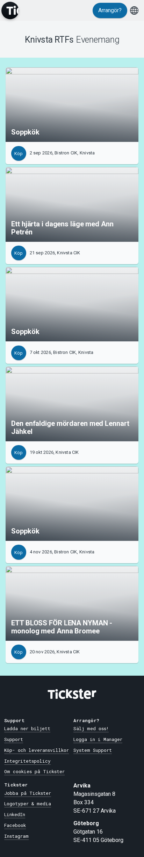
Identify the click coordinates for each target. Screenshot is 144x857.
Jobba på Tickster (27, 793)
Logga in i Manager (97, 739)
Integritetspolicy (27, 761)
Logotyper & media (27, 803)
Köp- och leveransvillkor (36, 750)
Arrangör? (110, 10)
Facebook (15, 825)
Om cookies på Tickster (34, 771)
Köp (18, 153)
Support (13, 739)
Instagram (16, 836)
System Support (92, 750)
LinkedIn (14, 814)
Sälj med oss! (91, 728)
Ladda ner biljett (27, 728)
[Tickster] (10, 10)
